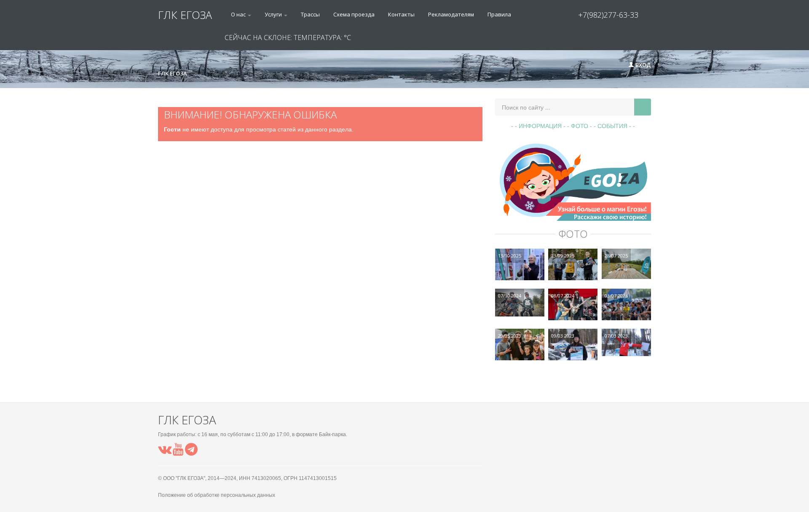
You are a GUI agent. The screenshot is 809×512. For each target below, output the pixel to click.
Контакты (401, 14)
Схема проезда (354, 14)
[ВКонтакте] (164, 452)
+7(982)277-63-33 (608, 15)
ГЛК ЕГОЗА (185, 15)
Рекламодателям (451, 14)
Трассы (310, 14)
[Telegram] (191, 452)
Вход (642, 65)
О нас (239, 14)
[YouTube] (178, 452)
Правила (499, 14)
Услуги (274, 14)
